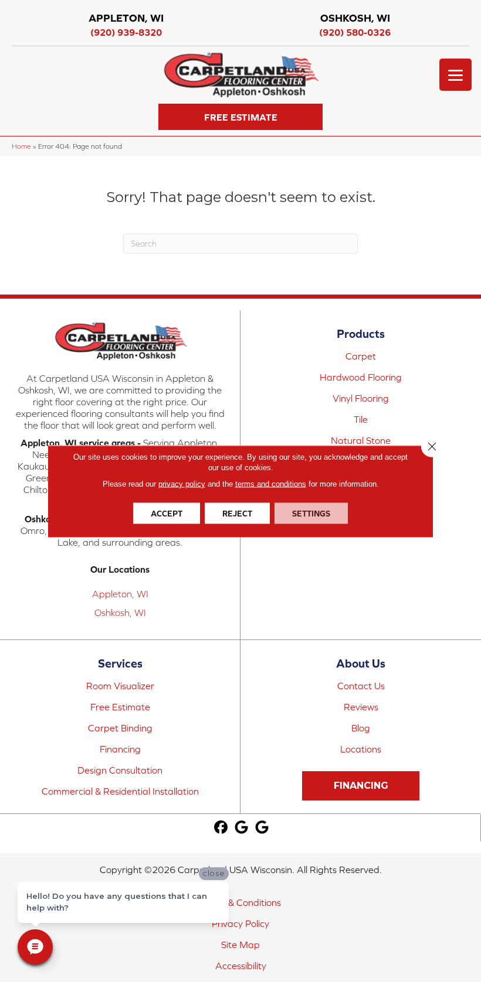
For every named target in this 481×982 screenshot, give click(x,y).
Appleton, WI (120, 593)
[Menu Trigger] (455, 75)
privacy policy (181, 483)
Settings (311, 513)
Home (21, 146)
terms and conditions (270, 483)
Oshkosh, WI (120, 612)
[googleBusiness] (241, 827)
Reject (237, 513)
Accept (166, 513)
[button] (240, 117)
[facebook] (220, 827)
